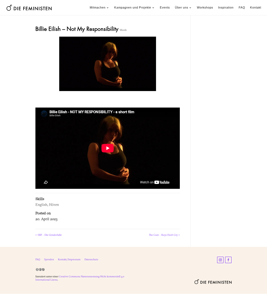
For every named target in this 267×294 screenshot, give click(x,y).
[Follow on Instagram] (220, 260)
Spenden (49, 259)
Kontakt (255, 7)
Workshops (205, 7)
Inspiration (226, 7)
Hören (54, 204)
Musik (123, 30)
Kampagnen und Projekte (132, 7)
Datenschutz (91, 259)
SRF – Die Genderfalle (48, 235)
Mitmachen (98, 7)
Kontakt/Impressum (69, 259)
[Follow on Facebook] (228, 260)
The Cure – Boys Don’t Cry (164, 235)
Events (165, 7)
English (41, 204)
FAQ (242, 7)
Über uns (181, 7)
